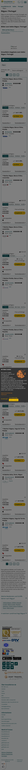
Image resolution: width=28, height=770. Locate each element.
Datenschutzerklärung (6, 393)
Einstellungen (4, 399)
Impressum (4, 394)
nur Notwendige (13, 397)
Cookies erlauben (13, 400)
